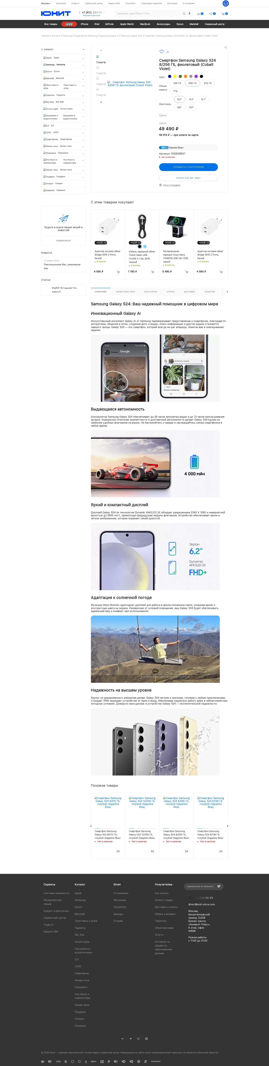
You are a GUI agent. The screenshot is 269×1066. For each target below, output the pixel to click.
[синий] (170, 76)
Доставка (189, 292)
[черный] (201, 76)
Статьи (45, 279)
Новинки (80, 1025)
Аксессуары (82, 941)
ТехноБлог (120, 907)
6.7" (203, 99)
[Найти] (184, 13)
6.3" (191, 99)
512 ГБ (208, 83)
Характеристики (125, 292)
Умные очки (82, 980)
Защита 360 (51, 931)
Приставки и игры (86, 920)
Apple (78, 893)
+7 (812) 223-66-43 (94, 12)
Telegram (130, 1038)
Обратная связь (164, 927)
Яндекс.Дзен (146, 1038)
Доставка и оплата (166, 907)
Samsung (80, 900)
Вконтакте (122, 1038)
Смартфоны (82, 973)
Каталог (80, 884)
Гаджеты (80, 927)
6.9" (191, 107)
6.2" (179, 99)
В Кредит (99, 863)
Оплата (171, 292)
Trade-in (48, 924)
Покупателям (163, 884)
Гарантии (160, 920)
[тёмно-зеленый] (180, 76)
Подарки (80, 1011)
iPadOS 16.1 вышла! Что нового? (64, 290)
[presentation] (101, 50)
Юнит (117, 884)
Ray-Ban (80, 934)
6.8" (179, 107)
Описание (100, 292)
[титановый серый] (191, 76)
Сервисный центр (55, 917)
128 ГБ (177, 83)
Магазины (120, 900)
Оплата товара (163, 900)
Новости (46, 252)
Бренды (118, 914)
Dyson (78, 907)
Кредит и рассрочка (56, 910)
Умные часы (82, 1004)
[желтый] (175, 76)
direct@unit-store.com (201, 904)
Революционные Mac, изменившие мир (62, 266)
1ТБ (175, 91)
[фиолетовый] (196, 76)
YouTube (138, 1038)
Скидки (79, 1018)
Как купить (150, 292)
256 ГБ (192, 83)
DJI (77, 959)
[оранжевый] (185, 76)
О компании (121, 893)
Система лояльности (56, 893)
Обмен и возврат (165, 914)
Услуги (159, 934)
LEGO (78, 966)
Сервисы (49, 884)
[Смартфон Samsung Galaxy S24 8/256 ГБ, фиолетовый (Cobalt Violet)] (130, 84)
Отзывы (118, 920)
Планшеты (81, 987)
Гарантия (210, 292)
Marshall (80, 914)
